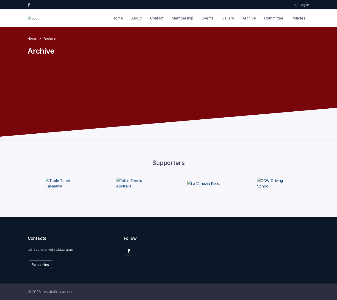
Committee (273, 18)
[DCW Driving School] (274, 183)
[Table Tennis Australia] (133, 183)
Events (207, 18)
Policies (298, 18)
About (136, 18)
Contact (156, 18)
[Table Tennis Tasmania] (63, 183)
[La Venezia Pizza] (203, 183)
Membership (182, 18)
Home (118, 18)
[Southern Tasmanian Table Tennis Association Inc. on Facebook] (29, 4)
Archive (249, 18)
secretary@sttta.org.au (53, 249)
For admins (40, 265)
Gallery (228, 18)
